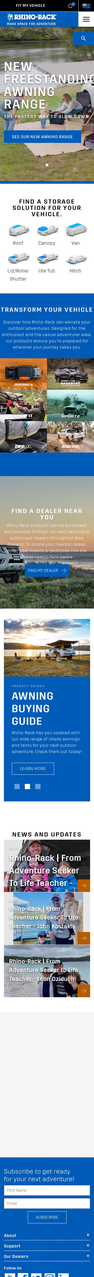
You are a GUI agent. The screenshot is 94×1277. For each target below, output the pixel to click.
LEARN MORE (33, 768)
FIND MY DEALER (44, 570)
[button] (47, 165)
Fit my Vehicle (30, 5)
